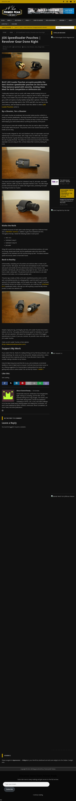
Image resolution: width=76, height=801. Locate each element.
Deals (27, 20)
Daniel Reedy (17, 47)
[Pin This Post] (22, 383)
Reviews (62, 20)
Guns (36, 47)
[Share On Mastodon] (46, 383)
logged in (11, 427)
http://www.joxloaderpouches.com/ (13, 344)
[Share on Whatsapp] (40, 383)
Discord (14, 24)
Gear (70, 20)
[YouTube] (70, 1)
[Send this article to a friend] (28, 383)
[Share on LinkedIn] (17, 383)
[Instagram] (67, 1)
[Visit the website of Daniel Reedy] (3, 410)
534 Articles (36, 390)
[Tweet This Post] (11, 383)
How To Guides (38, 20)
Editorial (18, 20)
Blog (3, 20)
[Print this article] (34, 383)
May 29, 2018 (7, 47)
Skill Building (50, 20)
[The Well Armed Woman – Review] (55, 182)
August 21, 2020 (65, 183)
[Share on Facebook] (5, 383)
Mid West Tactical (12, 231)
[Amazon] (74, 1)
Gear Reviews (30, 47)
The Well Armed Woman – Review (65, 180)
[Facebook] (63, 1)
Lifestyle (4, 24)
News (9, 20)
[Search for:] (65, 27)
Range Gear (41, 47)
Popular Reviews (59, 32)
